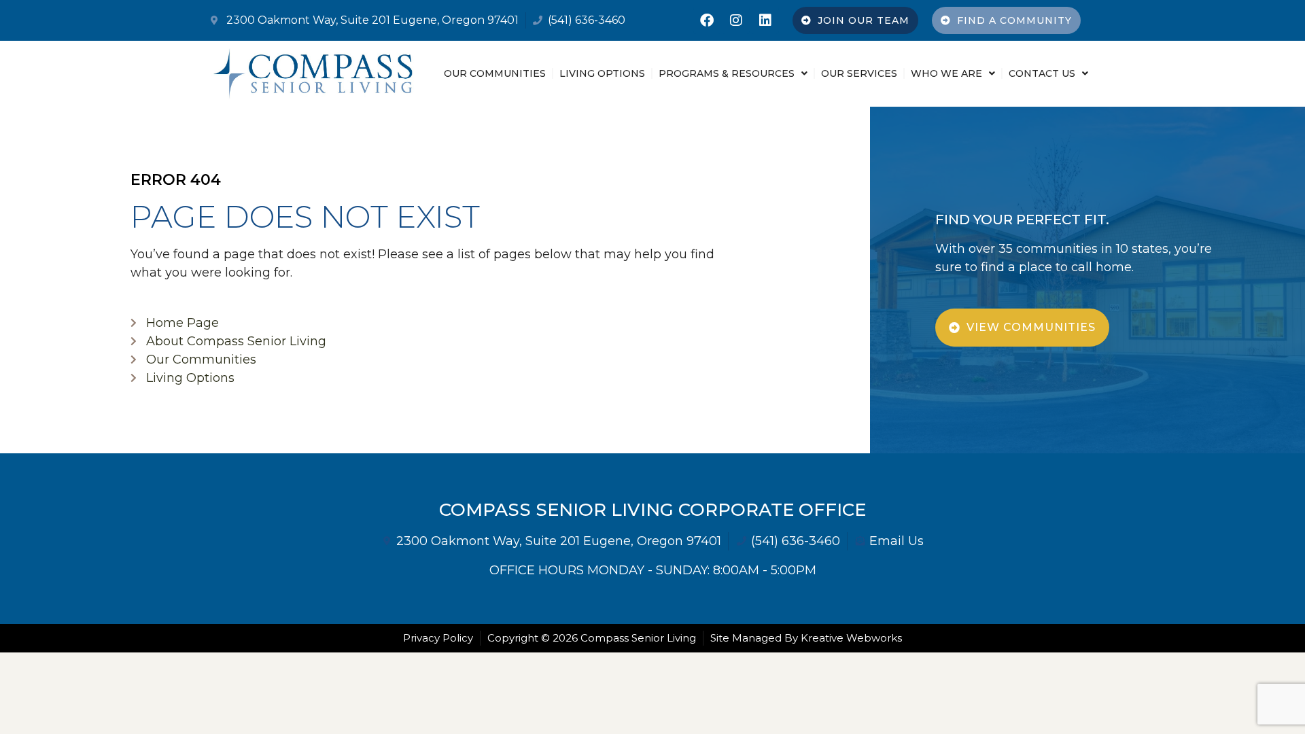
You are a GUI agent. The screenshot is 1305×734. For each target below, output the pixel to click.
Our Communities (495, 73)
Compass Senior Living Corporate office (652, 510)
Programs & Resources (727, 73)
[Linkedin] (765, 20)
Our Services (859, 73)
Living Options (602, 73)
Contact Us (1042, 73)
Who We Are (946, 73)
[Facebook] (706, 20)
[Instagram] (736, 20)
